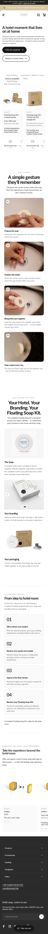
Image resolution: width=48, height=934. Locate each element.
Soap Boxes (25, 75)
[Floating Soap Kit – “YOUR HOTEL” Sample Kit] (35, 98)
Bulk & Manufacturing (12, 84)
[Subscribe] (41, 916)
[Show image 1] (22, 506)
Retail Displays (12, 81)
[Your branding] (24, 495)
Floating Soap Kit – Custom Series (12, 116)
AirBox (25, 78)
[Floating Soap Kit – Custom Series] (12, 98)
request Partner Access (29, 3)
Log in (19, 3)
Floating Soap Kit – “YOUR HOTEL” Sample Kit (34, 117)
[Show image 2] (25, 506)
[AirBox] (20, 788)
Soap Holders (12, 75)
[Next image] (40, 495)
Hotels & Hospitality (12, 78)
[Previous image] (7, 495)
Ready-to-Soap (38, 75)
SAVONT (7, 112)
